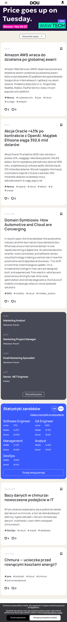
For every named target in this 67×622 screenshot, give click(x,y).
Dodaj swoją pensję (33, 472)
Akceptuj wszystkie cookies (45, 617)
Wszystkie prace (33, 394)
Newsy (10, 97)
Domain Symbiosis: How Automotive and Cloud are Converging (28, 224)
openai (22, 186)
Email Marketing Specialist (19, 358)
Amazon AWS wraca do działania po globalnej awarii (30, 57)
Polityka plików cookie (53, 612)
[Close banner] (65, 6)
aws (39, 97)
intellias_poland (46, 293)
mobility (20, 293)
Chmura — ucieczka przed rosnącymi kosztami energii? (31, 562)
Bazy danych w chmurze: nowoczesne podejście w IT (29, 497)
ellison (43, 186)
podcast (19, 576)
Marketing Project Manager (19, 339)
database (45, 530)
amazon (23, 101)
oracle (10, 190)
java (9, 576)
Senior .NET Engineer (15, 376)
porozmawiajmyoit (16, 580)
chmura (43, 576)
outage (10, 101)
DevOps (11, 530)
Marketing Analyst (14, 320)
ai (52, 186)
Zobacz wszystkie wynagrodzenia (47, 414)
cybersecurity (25, 97)
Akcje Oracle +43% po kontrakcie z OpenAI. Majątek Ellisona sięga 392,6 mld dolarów (31, 138)
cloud (48, 97)
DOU (9, 293)
